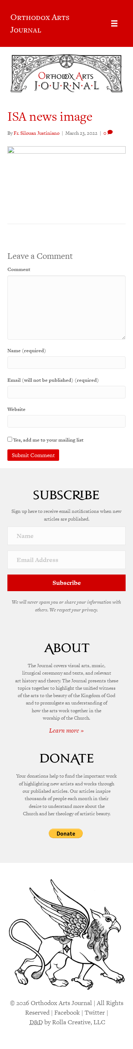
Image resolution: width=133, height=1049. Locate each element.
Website (16, 409)
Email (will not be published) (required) (53, 380)
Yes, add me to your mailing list (47, 439)
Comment (18, 269)
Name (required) (26, 350)
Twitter (95, 1012)
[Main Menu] (114, 23)
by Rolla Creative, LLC (67, 1022)
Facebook (67, 1012)
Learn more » (66, 730)
